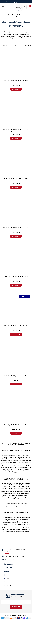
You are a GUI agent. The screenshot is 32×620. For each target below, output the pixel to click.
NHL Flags (19, 15)
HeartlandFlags (13, 615)
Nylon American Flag (21, 505)
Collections (8, 564)
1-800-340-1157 (9, 556)
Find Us (7, 553)
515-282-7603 (20, 556)
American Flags (22, 506)
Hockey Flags (24, 503)
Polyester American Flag (12, 506)
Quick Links (8, 568)
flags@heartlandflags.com (11, 559)
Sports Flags (11, 15)
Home (5, 15)
